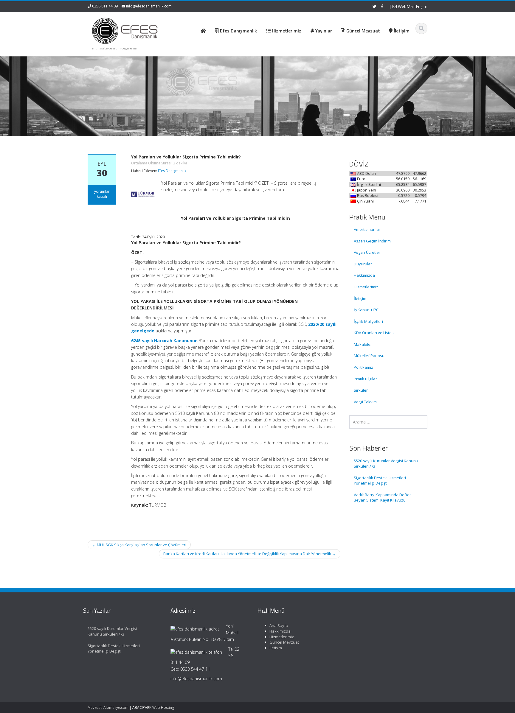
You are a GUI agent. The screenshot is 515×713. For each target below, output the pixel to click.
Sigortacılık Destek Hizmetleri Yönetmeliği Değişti (380, 480)
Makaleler (363, 344)
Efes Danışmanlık (172, 170)
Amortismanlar (367, 229)
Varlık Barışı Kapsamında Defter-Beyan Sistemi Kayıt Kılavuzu (383, 497)
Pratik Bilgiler (365, 379)
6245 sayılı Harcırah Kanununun (164, 340)
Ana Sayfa (278, 625)
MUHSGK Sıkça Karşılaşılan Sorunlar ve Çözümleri (139, 544)
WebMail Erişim (412, 6)
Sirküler (361, 390)
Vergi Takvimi (366, 401)
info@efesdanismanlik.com (149, 6)
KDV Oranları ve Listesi (374, 332)
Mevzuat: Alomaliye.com (108, 707)
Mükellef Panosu (369, 355)
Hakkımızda (364, 275)
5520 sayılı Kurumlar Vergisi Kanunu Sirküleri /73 (386, 463)
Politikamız (363, 367)
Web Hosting (163, 707)
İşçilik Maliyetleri (368, 321)
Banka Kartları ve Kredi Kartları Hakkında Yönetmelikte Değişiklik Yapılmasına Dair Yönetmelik (249, 553)
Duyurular (363, 264)
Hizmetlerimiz (366, 286)
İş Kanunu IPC (366, 309)
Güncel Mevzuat (284, 642)
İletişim (360, 298)
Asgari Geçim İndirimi (373, 241)
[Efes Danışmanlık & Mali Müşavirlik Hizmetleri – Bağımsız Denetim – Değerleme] (126, 30)
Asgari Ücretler (367, 252)
